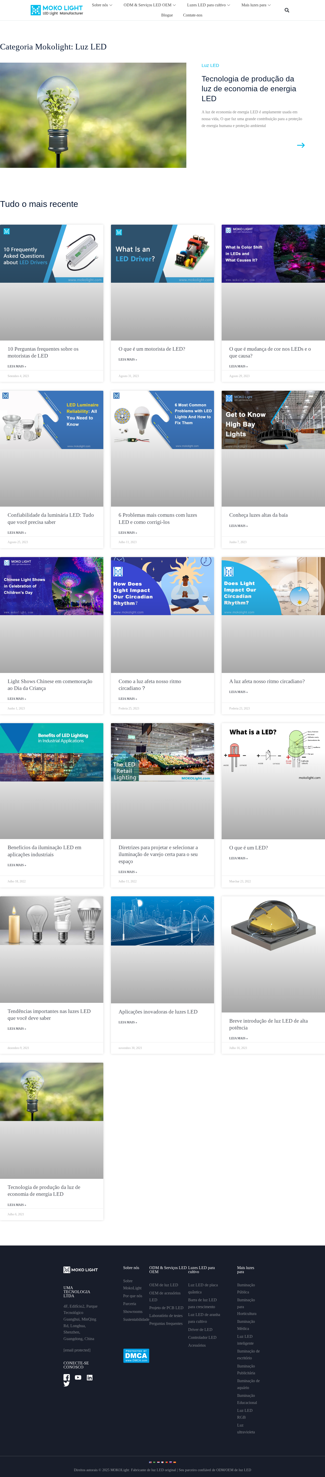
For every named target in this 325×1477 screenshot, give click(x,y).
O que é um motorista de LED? (152, 349)
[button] (287, 10)
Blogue (167, 15)
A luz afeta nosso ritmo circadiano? (267, 681)
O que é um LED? (248, 848)
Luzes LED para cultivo (206, 5)
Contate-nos (192, 15)
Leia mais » (17, 366)
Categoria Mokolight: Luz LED (53, 46)
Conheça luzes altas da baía (258, 515)
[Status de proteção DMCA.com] (136, 1355)
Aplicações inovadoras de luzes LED (158, 1012)
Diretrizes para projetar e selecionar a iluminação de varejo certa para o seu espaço (158, 854)
